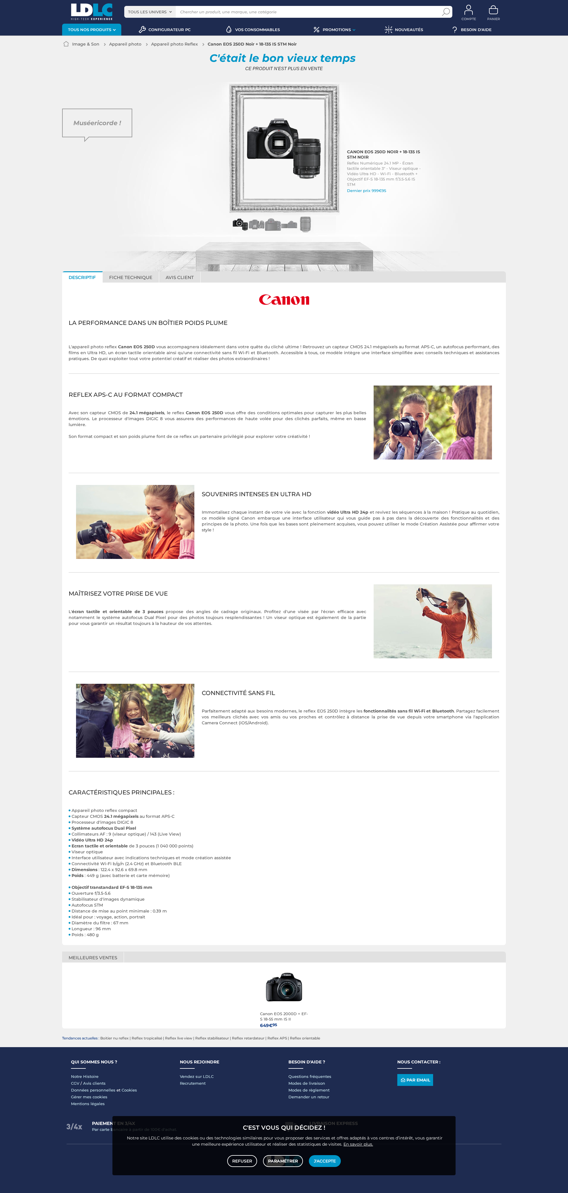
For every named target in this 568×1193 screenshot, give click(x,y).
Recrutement (193, 1083)
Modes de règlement (309, 1090)
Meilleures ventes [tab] (93, 957)
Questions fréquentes (309, 1076)
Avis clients (94, 1083)
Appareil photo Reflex (174, 44)
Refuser (242, 1161)
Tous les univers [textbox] (147, 11)
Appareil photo (125, 44)
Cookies (129, 1090)
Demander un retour (308, 1096)
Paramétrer (283, 1161)
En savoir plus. (358, 1144)
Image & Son (85, 44)
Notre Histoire (85, 1076)
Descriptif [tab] (82, 277)
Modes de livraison (306, 1083)
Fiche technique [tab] (130, 277)
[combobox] (150, 12)
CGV (75, 1083)
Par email (418, 1080)
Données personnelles (93, 1090)
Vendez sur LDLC (197, 1076)
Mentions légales (88, 1103)
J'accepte (325, 1161)
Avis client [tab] (180, 277)
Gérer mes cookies (89, 1096)
